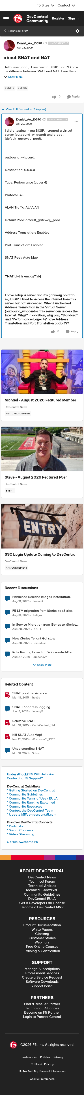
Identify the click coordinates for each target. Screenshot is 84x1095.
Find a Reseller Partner (42, 1004)
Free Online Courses (42, 947)
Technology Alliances (42, 1008)
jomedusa (40, 643)
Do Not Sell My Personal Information (42, 1071)
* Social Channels (20, 830)
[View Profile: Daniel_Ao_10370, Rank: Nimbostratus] (9, 45)
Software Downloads (42, 982)
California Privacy (42, 1064)
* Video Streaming (20, 834)
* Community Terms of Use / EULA (32, 798)
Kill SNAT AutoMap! (27, 735)
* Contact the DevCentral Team (30, 810)
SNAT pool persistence (29, 693)
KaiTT (37, 629)
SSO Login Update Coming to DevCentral (40, 555)
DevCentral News (16, 407)
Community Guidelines (42, 894)
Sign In (73, 18)
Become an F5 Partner (42, 1013)
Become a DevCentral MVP (42, 907)
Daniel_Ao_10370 (29, 43)
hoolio (36, 697)
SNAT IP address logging (31, 707)
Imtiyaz (37, 615)
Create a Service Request (42, 977)
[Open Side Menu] (6, 18)
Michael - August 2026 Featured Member (40, 400)
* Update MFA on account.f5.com (31, 814)
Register (58, 18)
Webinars (42, 942)
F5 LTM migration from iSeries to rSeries (42, 611)
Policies (45, 1057)
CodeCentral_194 (43, 725)
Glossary (42, 934)
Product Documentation (42, 925)
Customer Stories (42, 938)
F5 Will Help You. (31, 774)
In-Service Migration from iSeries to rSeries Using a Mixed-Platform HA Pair (44, 625)
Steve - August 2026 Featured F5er (36, 477)
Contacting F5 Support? (25, 778)
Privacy (58, 1057)
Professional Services (42, 973)
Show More (15, 77)
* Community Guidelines (25, 794)
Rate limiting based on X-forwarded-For (42, 652)
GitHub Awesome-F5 (22, 842)
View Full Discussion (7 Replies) (26, 109)
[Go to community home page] (31, 18)
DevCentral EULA (42, 899)
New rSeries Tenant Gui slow (33, 638)
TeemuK (38, 601)
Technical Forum (18, 31)
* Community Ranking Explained (31, 802)
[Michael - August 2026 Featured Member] (42, 372)
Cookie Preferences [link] (42, 1079)
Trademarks (29, 1057)
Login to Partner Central (42, 1017)
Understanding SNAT (28, 749)
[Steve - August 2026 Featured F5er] (42, 449)
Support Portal (42, 986)
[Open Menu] (77, 31)
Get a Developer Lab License (42, 903)
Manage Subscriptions (42, 969)
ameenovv (40, 657)
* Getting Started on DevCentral (31, 790)
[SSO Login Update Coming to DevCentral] (42, 526)
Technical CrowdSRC (42, 890)
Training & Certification (42, 951)
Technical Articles (42, 886)
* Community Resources (24, 806)
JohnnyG (37, 711)
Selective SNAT (23, 721)
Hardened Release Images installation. (41, 597)
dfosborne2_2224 (43, 739)
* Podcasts (15, 826)
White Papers (42, 930)
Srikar (36, 753)
